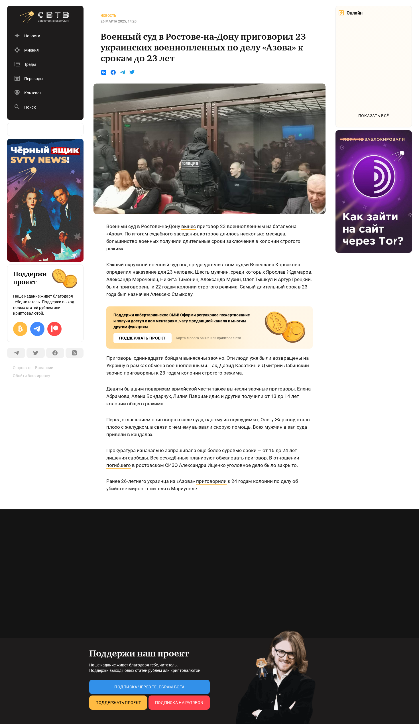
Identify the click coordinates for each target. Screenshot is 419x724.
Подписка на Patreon (179, 702)
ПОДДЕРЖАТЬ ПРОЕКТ (142, 338)
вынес (188, 226)
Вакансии (44, 367)
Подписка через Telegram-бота (149, 687)
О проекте (22, 367)
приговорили (211, 481)
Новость (108, 16)
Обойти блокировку (31, 375)
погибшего (118, 465)
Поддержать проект (118, 702)
